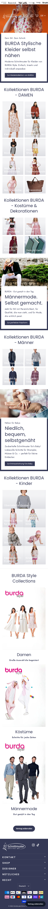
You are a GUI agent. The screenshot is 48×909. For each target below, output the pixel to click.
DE (42, 15)
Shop (6, 862)
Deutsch (22, 886)
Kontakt (9, 857)
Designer (9, 868)
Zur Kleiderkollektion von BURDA (20, 75)
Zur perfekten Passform (17, 322)
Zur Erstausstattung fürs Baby (19, 463)
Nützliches (11, 874)
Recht (7, 880)
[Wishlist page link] (22, 15)
